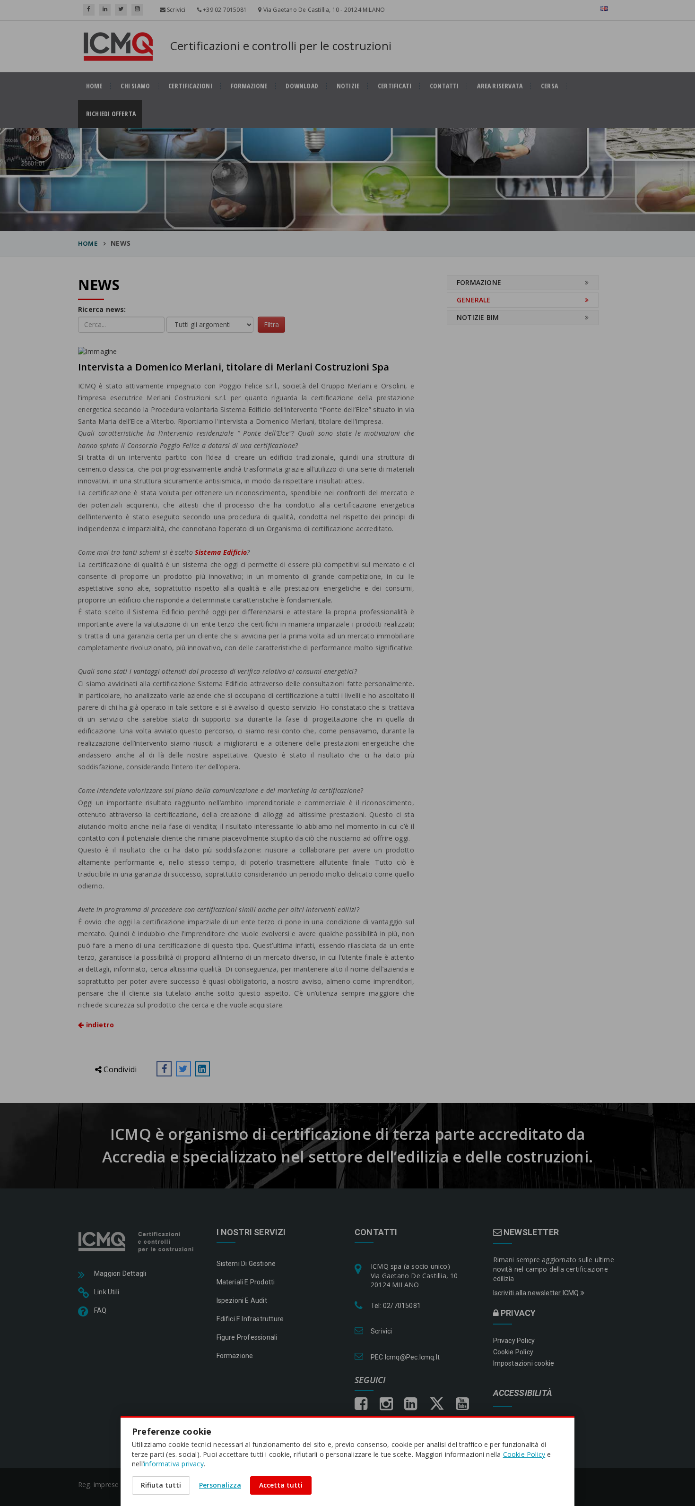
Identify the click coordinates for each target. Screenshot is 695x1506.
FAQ (100, 1310)
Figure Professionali (247, 1337)
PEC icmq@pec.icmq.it (405, 1357)
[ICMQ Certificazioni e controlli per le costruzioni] (137, 1241)
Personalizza (220, 1484)
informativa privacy (174, 1463)
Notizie (348, 86)
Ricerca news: (102, 309)
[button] (164, 1068)
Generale (474, 299)
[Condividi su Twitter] (183, 1068)
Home (87, 243)
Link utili (106, 1292)
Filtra (271, 324)
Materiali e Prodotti (246, 1282)
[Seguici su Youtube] (137, 10)
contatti (444, 86)
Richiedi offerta (114, 114)
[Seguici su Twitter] (121, 10)
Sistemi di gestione (246, 1263)
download (302, 86)
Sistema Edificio (221, 552)
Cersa (549, 86)
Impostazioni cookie (524, 1363)
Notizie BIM (478, 317)
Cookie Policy (513, 1352)
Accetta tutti (281, 1484)
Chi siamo (135, 86)
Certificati (394, 86)
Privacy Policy (514, 1340)
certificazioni (190, 86)
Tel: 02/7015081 (396, 1305)
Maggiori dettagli (120, 1273)
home (94, 86)
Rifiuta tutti (161, 1484)
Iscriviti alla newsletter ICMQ (537, 1293)
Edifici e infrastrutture (250, 1319)
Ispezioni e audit (242, 1300)
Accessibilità (523, 1393)
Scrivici (175, 10)
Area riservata (499, 86)
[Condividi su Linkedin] (202, 1068)
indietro (99, 1024)
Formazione (249, 86)
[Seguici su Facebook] (89, 10)
